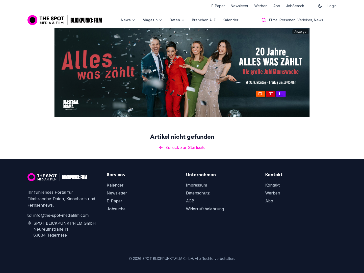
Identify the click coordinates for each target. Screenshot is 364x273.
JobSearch (295, 6)
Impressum (196, 185)
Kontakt (272, 185)
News (126, 20)
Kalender (230, 20)
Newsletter (239, 6)
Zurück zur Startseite (185, 147)
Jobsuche (116, 208)
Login (332, 6)
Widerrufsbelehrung (205, 208)
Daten (175, 20)
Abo (276, 6)
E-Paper (218, 6)
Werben (260, 6)
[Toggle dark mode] (320, 6)
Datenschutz (198, 193)
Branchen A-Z (204, 20)
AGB (190, 200)
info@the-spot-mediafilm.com (61, 215)
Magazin (150, 20)
